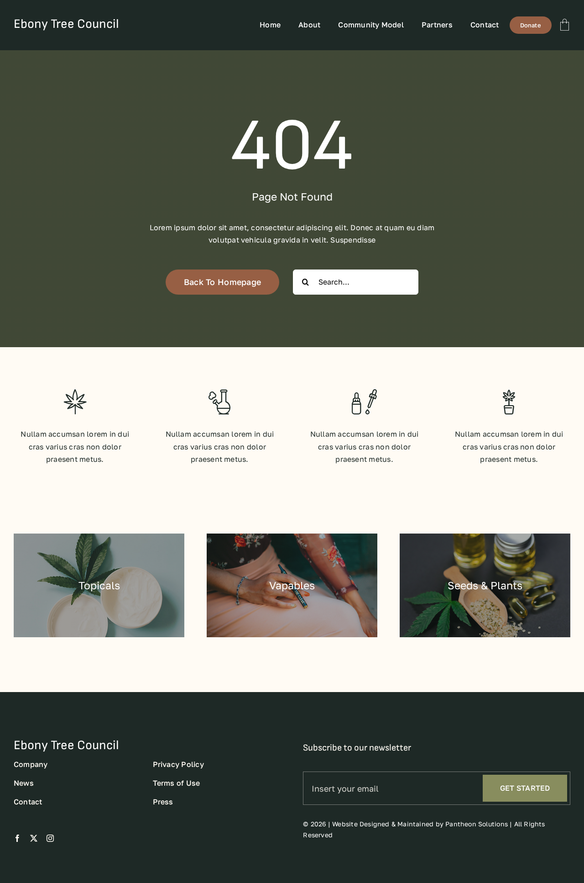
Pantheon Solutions (476, 824)
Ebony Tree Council (66, 24)
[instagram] (50, 838)
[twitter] (33, 838)
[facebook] (17, 838)
